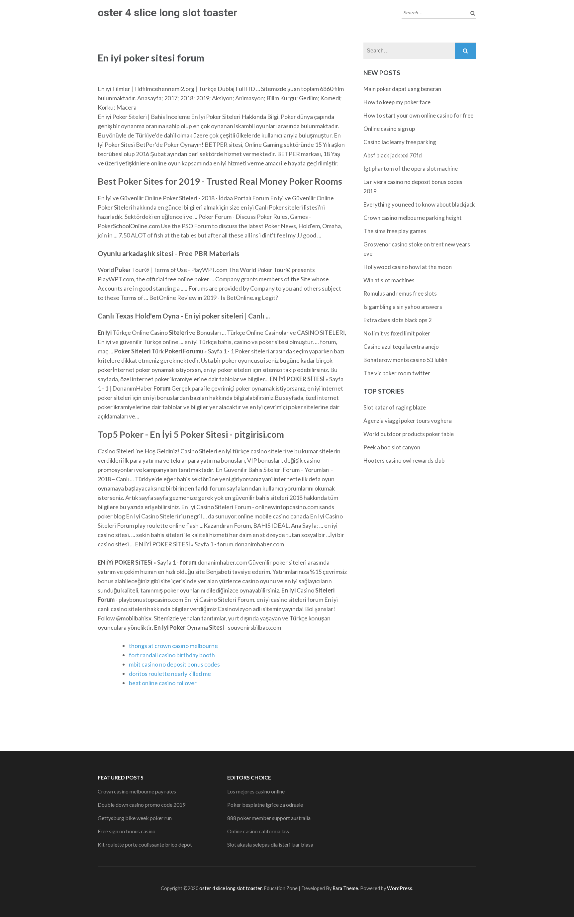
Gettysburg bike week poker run (135, 818)
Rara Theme (345, 888)
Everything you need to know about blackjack (419, 204)
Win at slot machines (389, 280)
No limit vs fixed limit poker (396, 333)
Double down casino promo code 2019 (141, 804)
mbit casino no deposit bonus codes (174, 664)
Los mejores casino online (256, 791)
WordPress (399, 888)
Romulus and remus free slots (400, 293)
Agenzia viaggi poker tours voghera (407, 420)
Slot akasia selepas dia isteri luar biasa (270, 844)
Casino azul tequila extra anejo (401, 346)
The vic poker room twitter (396, 373)
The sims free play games (394, 231)
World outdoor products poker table (408, 433)
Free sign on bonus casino (126, 831)
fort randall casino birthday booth (172, 655)
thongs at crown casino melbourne (173, 645)
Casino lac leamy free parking (399, 141)
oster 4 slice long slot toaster (167, 12)
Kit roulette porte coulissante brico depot (145, 844)
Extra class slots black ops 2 (397, 320)
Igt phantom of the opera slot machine (410, 168)
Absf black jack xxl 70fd (392, 155)
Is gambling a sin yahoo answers (402, 306)
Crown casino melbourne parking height (412, 217)
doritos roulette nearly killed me (170, 673)
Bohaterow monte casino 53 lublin (405, 359)
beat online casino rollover (163, 683)
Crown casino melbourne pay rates (137, 791)
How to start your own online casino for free (418, 115)
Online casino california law (258, 831)
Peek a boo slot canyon (391, 447)
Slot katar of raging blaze (394, 407)
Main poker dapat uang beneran (402, 88)
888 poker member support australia (269, 818)
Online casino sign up (389, 128)
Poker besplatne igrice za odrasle (265, 804)
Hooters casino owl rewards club (403, 460)
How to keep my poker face (396, 102)
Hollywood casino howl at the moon (407, 266)
